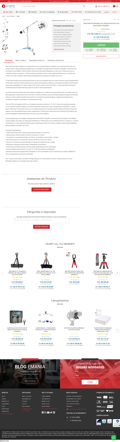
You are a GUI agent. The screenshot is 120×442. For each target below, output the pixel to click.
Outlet (114, 12)
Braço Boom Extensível (48, 111)
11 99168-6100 (75, 421)
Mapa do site (46, 401)
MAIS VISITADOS (27, 396)
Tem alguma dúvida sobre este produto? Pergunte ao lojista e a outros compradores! (41, 217)
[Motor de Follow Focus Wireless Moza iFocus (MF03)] (74, 317)
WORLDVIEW (5, 408)
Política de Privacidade (49, 408)
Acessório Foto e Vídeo (94, 12)
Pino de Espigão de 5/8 (19, 104)
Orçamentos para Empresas (78, 409)
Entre (99, 6)
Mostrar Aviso (4, 441)
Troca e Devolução (72, 401)
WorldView (86, 19)
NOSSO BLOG (45, 403)
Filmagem (34, 12)
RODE (3, 406)
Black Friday (46, 406)
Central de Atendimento (74, 396)
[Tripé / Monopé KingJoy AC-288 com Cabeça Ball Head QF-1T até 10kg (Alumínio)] (46, 260)
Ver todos (9, 12)
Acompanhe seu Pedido (73, 399)
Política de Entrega (72, 403)
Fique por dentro (30, 381)
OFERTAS (24, 401)
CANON (4, 399)
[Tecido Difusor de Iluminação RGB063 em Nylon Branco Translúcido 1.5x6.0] (103, 317)
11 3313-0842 (74, 417)
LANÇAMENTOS (26, 399)
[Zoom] (5, 24)
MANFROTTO (5, 401)
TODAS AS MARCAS (7, 414)
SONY (3, 396)
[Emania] (8, 6)
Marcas (106, 12)
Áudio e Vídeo (78, 12)
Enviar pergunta (41, 227)
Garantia (69, 406)
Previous (5, 19)
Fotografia (21, 12)
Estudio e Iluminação (48, 12)
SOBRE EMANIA (46, 396)
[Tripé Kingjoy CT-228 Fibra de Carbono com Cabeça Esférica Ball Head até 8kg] (17, 260)
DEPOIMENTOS (46, 399)
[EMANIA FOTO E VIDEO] (3, 16)
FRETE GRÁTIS (26, 406)
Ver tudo (60, 247)
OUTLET (24, 403)
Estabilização (64, 12)
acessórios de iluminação (59, 118)
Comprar (101, 45)
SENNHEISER (5, 411)
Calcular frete (101, 56)
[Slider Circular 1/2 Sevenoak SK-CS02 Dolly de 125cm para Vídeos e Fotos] (46, 317)
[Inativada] (98, 422)
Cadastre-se (106, 6)
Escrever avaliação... (41, 189)
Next (5, 52)
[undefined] (30, 38)
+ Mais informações (59, 49)
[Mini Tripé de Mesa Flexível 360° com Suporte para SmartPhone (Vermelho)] (74, 260)
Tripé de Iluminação (12, 80)
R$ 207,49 (105, 37)
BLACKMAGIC (5, 403)
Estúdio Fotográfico (51, 66)
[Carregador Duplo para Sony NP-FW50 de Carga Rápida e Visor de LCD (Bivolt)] (17, 317)
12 (97, 37)
